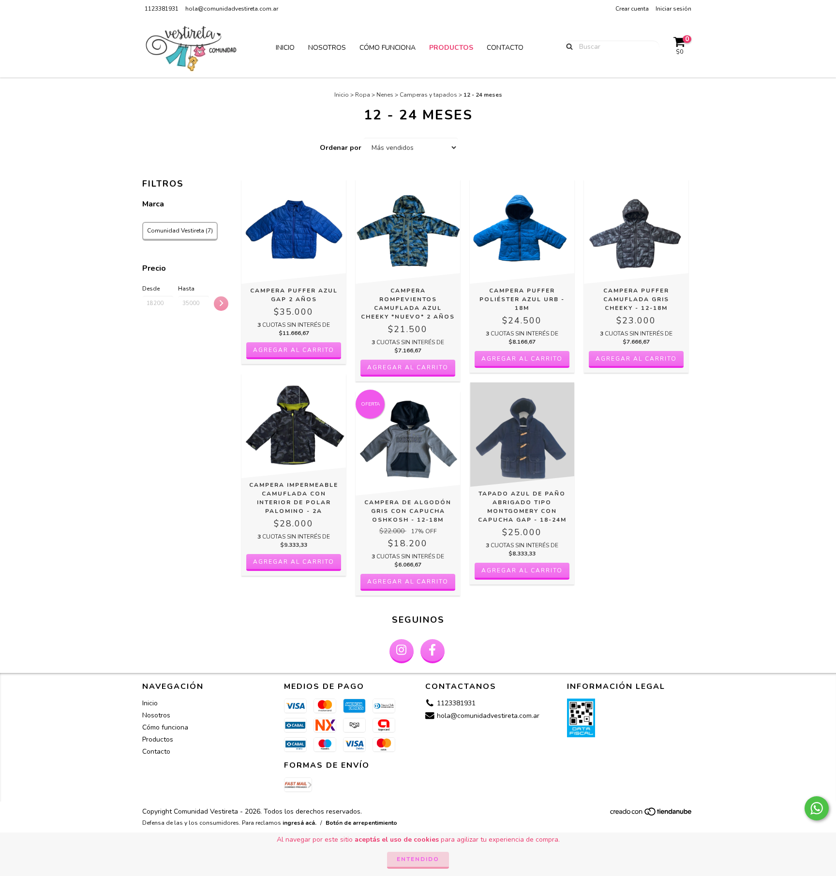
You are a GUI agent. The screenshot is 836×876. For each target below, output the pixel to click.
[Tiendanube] (651, 814)
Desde (151, 288)
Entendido (418, 859)
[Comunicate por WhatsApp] (817, 808)
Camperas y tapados (428, 95)
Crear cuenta (632, 9)
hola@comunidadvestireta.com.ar (231, 9)
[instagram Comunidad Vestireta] (401, 651)
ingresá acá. (299, 823)
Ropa (362, 95)
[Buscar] (567, 46)
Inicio (285, 47)
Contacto (505, 47)
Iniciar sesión (673, 9)
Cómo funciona (387, 47)
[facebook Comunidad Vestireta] (432, 651)
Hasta (186, 288)
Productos (451, 47)
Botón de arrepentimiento (361, 823)
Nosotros (327, 47)
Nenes (384, 95)
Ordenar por (340, 147)
